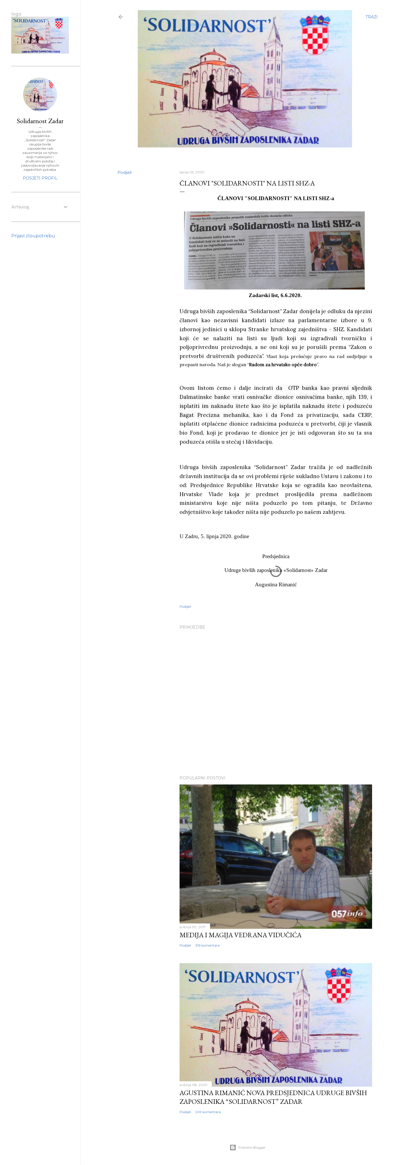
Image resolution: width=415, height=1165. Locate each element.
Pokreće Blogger (252, 1147)
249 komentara (208, 1112)
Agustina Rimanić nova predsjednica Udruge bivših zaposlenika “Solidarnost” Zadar (273, 1097)
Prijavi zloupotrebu (33, 235)
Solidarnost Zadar (40, 120)
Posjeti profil (40, 178)
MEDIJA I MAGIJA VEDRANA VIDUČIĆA (241, 934)
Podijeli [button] (124, 172)
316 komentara (207, 945)
